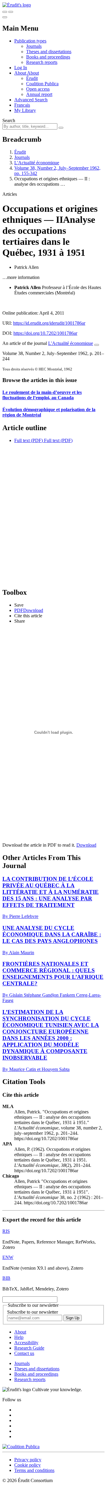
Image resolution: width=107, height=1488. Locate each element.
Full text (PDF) (28, 440)
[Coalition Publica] (21, 1446)
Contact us (24, 1353)
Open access (38, 88)
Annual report (39, 94)
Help (18, 1337)
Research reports (41, 62)
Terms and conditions (34, 1470)
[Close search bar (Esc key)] (10, 12)
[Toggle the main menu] (4, 17)
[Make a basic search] (4, 12)
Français (22, 105)
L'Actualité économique (36, 162)
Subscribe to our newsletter (32, 1312)
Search (8, 120)
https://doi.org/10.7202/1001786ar (45, 333)
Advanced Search (31, 99)
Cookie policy (27, 1465)
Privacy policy (27, 1459)
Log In (20, 67)
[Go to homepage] (16, 4)
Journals (34, 46)
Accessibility (26, 1342)
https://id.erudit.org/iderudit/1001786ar (49, 323)
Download (86, 845)
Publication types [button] (30, 40)
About (33, 72)
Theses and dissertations (48, 51)
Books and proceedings (48, 56)
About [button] (20, 72)
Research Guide (29, 1347)
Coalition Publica (42, 83)
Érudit (32, 78)
